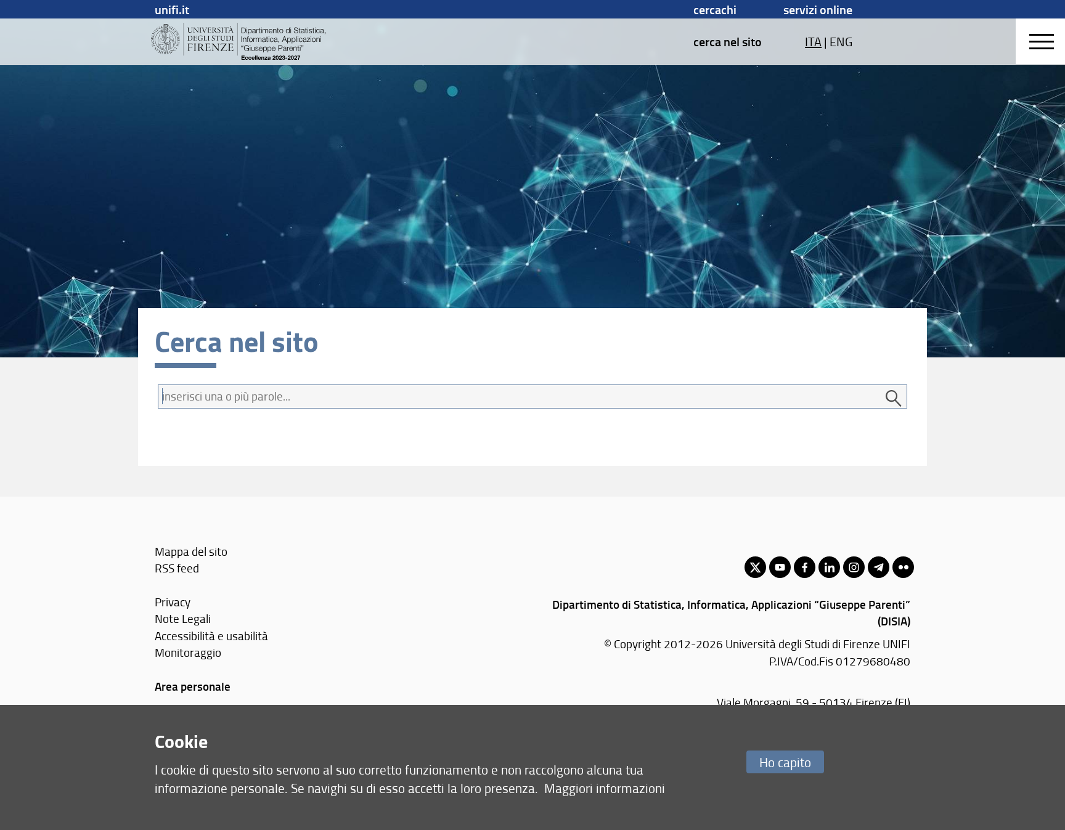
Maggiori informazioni (604, 788)
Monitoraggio (188, 652)
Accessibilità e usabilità (211, 635)
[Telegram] (878, 567)
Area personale (193, 686)
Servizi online (817, 9)
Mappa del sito (191, 551)
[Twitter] (755, 567)
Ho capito (785, 762)
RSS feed (177, 567)
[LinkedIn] (829, 567)
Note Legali (183, 618)
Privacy (172, 601)
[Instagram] (854, 567)
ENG (841, 41)
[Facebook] (804, 567)
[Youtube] (780, 567)
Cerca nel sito (727, 41)
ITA (813, 41)
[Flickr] (903, 567)
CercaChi (715, 9)
